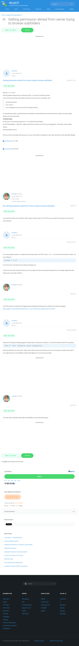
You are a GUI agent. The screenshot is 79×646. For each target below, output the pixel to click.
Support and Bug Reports (14, 15)
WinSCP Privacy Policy (56, 641)
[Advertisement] (39, 50)
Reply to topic (10, 30)
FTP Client (6, 605)
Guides (5, 602)
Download (38, 9)
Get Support (25, 599)
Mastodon (63, 605)
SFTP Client (6, 608)
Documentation (59, 9)
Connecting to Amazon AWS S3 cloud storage (15, 566)
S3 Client (5, 614)
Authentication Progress (10, 548)
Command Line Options (10, 625)
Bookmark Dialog (8, 559)
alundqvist (14, 71)
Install (48, 9)
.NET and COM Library (9, 622)
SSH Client (6, 611)
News (16, 9)
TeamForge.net (45, 605)
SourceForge (45, 602)
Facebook (63, 599)
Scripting (5, 620)
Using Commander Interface (11, 541)
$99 (15, 480)
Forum (72, 9)
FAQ (23, 602)
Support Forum (26, 608)
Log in (27, 30)
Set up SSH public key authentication (13, 562)
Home (7, 9)
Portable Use (6, 628)
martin (13, 194)
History (24, 611)
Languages (6, 617)
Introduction (26, 9)
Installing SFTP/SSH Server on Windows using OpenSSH (18, 544)
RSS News (63, 614)
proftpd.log (8, 141)
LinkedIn (62, 611)
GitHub (43, 599)
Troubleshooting (27, 605)
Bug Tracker (25, 614)
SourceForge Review (9, 511)
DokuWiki (43, 608)
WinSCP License (39, 641)
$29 (9, 480)
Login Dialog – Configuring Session (13, 537)
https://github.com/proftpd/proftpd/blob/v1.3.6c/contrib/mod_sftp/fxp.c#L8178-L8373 (29, 309)
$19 (5, 480)
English (30, 583)
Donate (39, 476)
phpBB (43, 611)
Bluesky (62, 608)
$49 (12, 480)
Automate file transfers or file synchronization (15, 552)
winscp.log (8, 149)
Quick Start (6, 599)
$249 (18, 480)
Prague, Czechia (21, 201)
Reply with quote (9, 86)
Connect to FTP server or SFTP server (13, 555)
